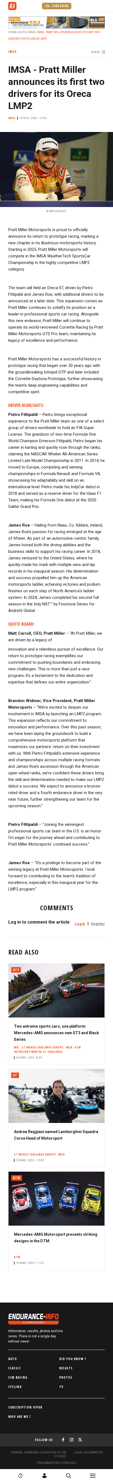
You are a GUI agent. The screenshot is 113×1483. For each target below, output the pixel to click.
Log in (80, 924)
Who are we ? (19, 1416)
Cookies (60, 1456)
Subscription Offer (25, 1407)
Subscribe (60, 6)
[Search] (69, 1476)
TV (61, 1386)
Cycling (15, 1386)
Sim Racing (17, 1377)
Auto (22, 32)
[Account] (44, 1476)
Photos (65, 1377)
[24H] (20, 1476)
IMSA (32, 32)
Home (12, 32)
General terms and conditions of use (38, 1452)
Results (66, 1368)
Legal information (88, 1452)
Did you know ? (72, 1358)
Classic (14, 1368)
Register (98, 924)
